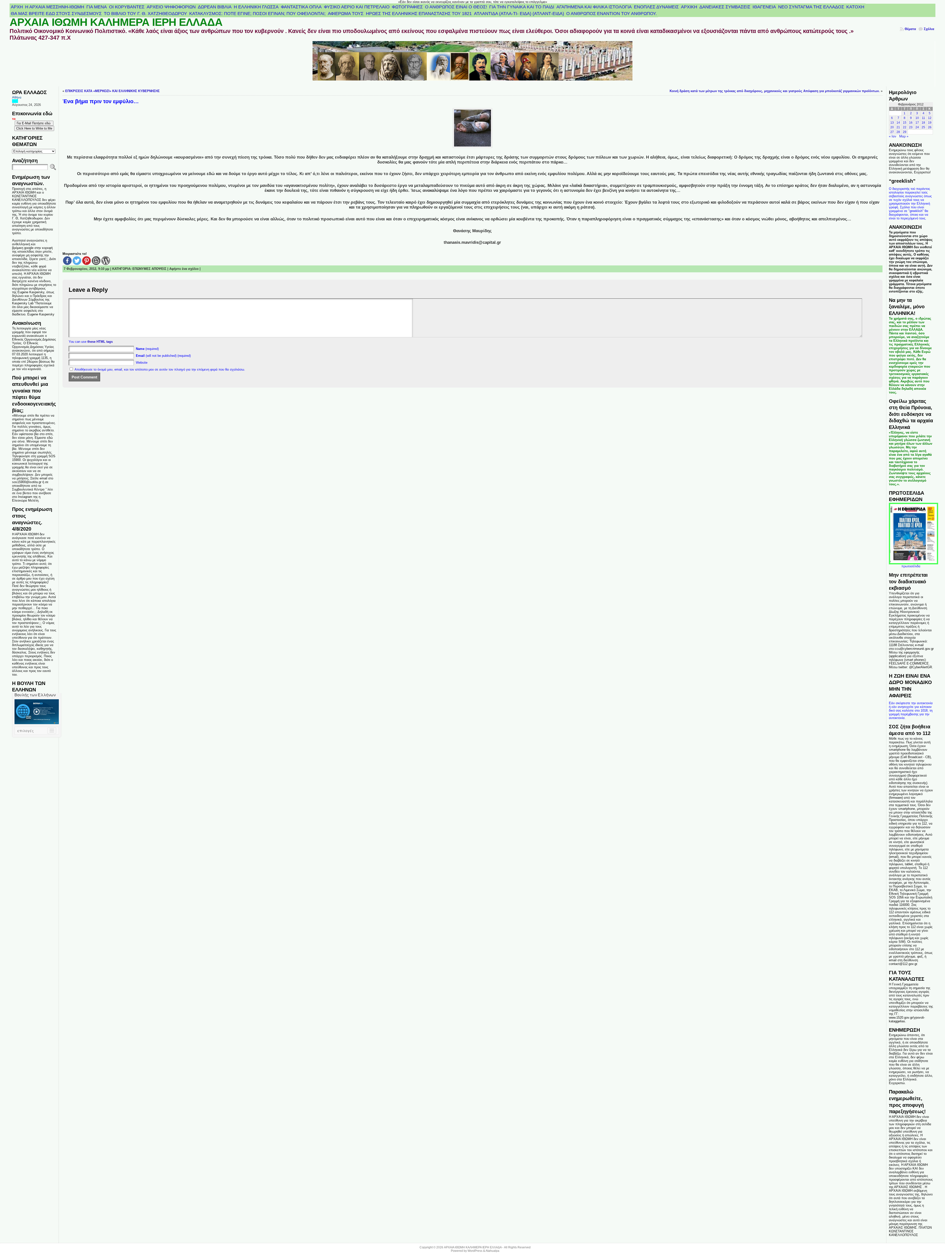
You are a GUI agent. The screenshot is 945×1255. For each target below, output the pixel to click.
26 (929, 127)
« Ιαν (892, 136)
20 (892, 127)
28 (898, 131)
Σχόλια (929, 29)
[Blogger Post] (96, 260)
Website (141, 362)
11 (923, 117)
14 (898, 122)
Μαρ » (903, 136)
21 (898, 127)
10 (917, 117)
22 (904, 127)
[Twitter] (77, 260)
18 (923, 122)
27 (892, 131)
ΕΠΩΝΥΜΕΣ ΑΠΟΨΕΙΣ (149, 269)
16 (911, 122)
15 (904, 122)
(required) (147, 349)
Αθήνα (16, 97)
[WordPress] (105, 260)
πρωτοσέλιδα (910, 566)
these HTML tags (100, 341)
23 (911, 127)
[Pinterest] (86, 260)
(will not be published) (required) (163, 356)
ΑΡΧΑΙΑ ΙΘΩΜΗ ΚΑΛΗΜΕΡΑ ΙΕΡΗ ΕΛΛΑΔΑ (116, 22)
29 (904, 131)
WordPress (475, 1251)
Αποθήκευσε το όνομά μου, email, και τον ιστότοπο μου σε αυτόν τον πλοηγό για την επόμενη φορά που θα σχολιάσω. (160, 369)
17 (917, 122)
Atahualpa (492, 1251)
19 (929, 122)
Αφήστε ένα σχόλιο (184, 269)
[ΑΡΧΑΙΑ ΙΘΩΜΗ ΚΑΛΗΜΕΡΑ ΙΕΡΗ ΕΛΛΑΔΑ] (472, 64)
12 (929, 117)
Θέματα (910, 29)
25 (923, 127)
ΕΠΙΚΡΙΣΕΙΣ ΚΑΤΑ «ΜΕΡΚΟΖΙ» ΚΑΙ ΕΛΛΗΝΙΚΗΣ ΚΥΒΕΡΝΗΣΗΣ (112, 91)
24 (917, 127)
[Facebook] (67, 260)
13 (892, 122)
